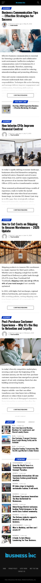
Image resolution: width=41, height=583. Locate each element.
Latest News (23, 568)
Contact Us (21, 571)
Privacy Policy (13, 568)
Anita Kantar (14, 25)
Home (4, 568)
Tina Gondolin (14, 135)
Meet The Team (34, 568)
